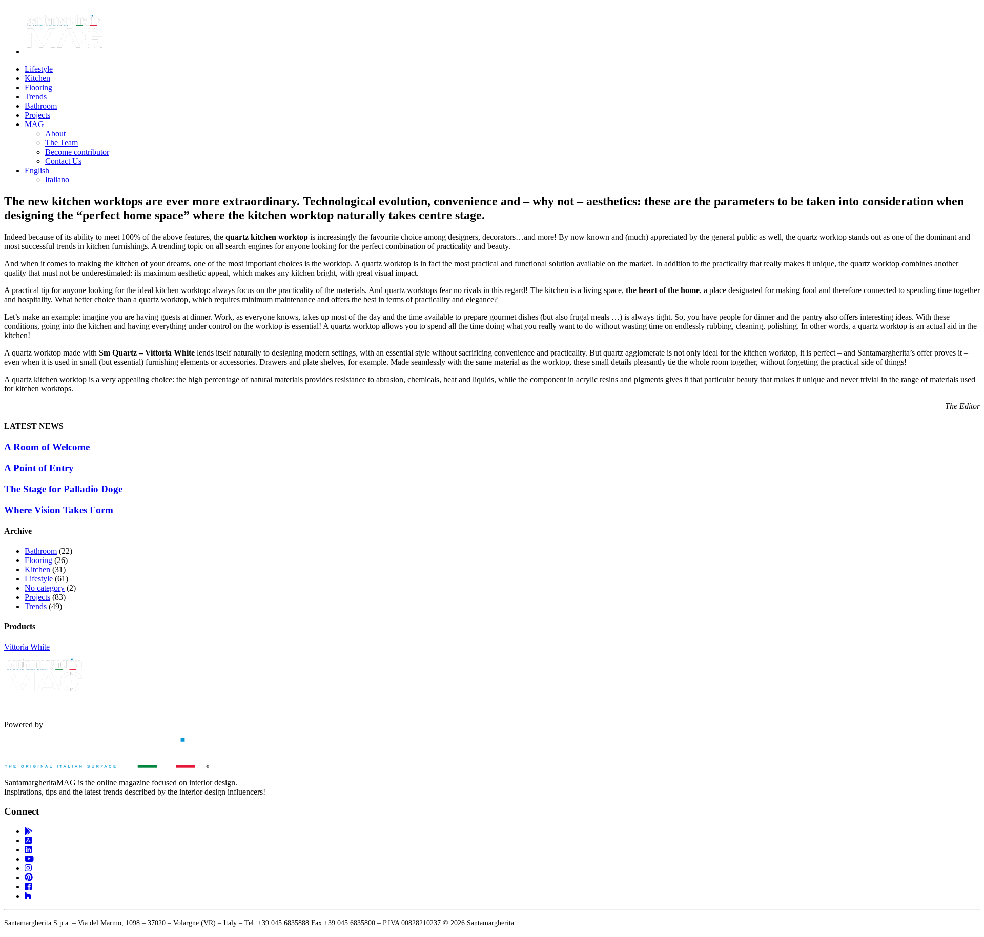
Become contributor (77, 152)
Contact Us (63, 161)
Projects (37, 115)
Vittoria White (27, 646)
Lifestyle (39, 69)
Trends (36, 96)
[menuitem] (37, 170)
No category (45, 588)
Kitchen (37, 78)
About (55, 133)
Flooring (38, 87)
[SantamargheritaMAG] (106, 765)
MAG (34, 124)
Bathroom (41, 105)
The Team (61, 142)
